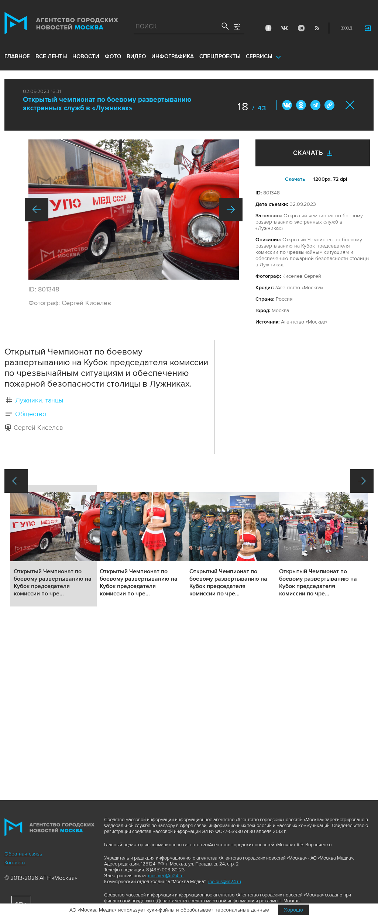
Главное (17, 56)
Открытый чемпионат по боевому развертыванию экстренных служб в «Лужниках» (107, 104)
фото (113, 56)
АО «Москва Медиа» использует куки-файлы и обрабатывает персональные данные (169, 910)
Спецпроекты (219, 56)
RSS (317, 28)
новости (85, 56)
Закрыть (350, 105)
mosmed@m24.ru (165, 876)
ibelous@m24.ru (224, 882)
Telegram (300, 28)
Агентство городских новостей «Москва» (61, 25)
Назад (36, 209)
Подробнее (53, 545)
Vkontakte (284, 28)
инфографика (172, 56)
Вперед (231, 209)
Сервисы (259, 56)
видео (136, 56)
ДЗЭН (268, 28)
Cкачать (295, 179)
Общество (30, 414)
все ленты (51, 56)
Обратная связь (23, 854)
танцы (54, 400)
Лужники (28, 400)
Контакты (14, 863)
